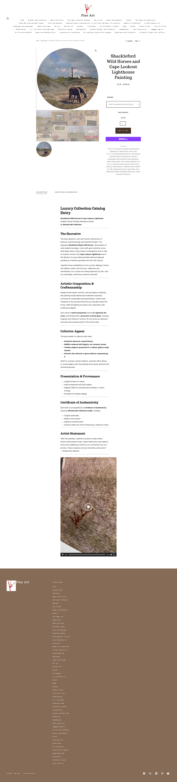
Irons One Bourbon (55, 23)
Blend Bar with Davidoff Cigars (31, 23)
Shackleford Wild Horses (127, 171)
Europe (79, 26)
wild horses (127, 174)
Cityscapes (91, 26)
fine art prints (134, 164)
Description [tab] (41, 192)
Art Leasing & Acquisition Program (97, 32)
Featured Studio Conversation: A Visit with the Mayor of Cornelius (93, 23)
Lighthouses (123, 29)
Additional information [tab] (66, 192)
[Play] (63, 555)
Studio (128, 20)
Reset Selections (123, 112)
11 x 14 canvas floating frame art (120, 154)
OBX (111, 169)
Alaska (132, 26)
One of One (98, 20)
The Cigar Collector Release (78, 20)
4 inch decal (43, 40)
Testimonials (81, 29)
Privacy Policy (29, 773)
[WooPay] (123, 139)
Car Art (57, 26)
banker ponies (116, 161)
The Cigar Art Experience (145, 20)
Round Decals (21, 29)
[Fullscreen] (114, 555)
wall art (120, 174)
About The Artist (57, 20)
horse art (109, 166)
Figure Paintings (43, 26)
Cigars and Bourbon (113, 20)
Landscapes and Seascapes (23, 26)
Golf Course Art (139, 29)
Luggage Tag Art (157, 29)
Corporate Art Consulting (69, 32)
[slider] (87, 554)
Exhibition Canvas (65, 29)
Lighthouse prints (129, 166)
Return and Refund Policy (45, 32)
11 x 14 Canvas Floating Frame (42, 29)
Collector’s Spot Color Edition (152, 32)
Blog (124, 26)
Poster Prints (144, 26)
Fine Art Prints (160, 26)
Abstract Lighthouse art (123, 156)
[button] (95, 50)
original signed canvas (120, 169)
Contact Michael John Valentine (102, 29)
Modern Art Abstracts (132, 23)
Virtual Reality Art (152, 23)
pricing (110, 97)
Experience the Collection (125, 32)
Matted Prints (123, 151)
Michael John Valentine (37, 20)
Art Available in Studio (109, 26)
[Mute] (111, 555)
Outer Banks (131, 169)
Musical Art (68, 26)
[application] (88, 507)
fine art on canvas (124, 164)
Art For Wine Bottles (23, 32)
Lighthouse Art (114, 151)
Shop (22, 20)
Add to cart (123, 130)
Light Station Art (118, 166)
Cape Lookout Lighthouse (129, 161)
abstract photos (122, 159)
